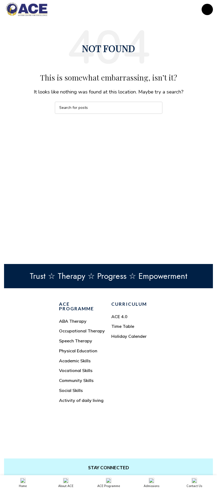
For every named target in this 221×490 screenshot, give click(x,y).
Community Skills (76, 380)
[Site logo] (26, 9)
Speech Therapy (75, 340)
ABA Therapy (73, 321)
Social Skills (71, 390)
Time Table (122, 326)
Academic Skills (75, 360)
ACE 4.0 (119, 316)
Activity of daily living (81, 400)
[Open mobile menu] (207, 9)
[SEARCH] (156, 108)
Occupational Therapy (82, 330)
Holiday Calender (129, 336)
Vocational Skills (75, 370)
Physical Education (78, 350)
